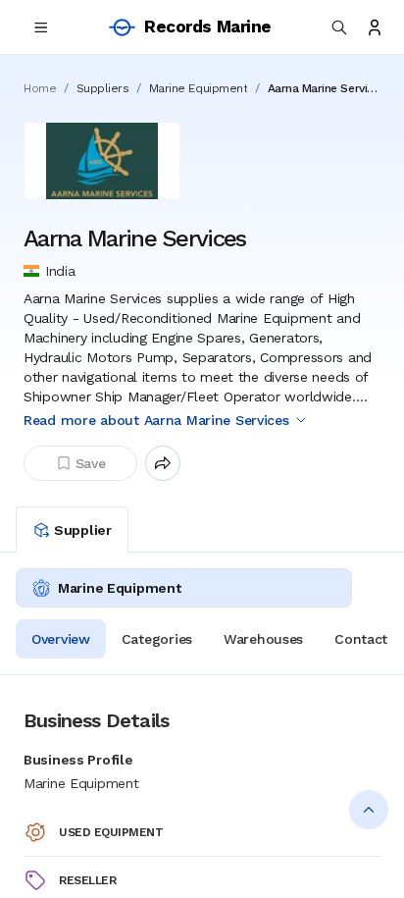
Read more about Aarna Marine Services (156, 420)
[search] (339, 27)
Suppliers (102, 88)
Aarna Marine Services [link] (324, 88)
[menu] (41, 27)
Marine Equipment (198, 88)
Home (40, 88)
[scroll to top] (368, 809)
